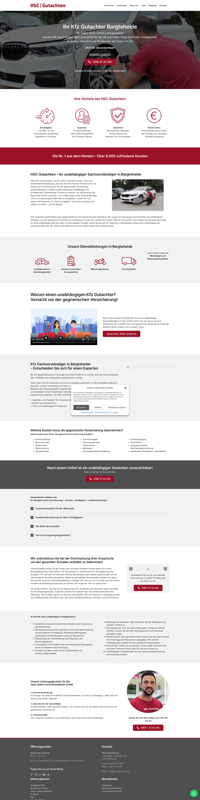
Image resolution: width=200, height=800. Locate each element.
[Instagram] (36, 775)
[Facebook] (32, 775)
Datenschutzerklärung (102, 412)
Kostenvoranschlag (39, 788)
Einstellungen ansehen (116, 407)
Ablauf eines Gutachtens (41, 791)
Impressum (114, 412)
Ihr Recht (34, 794)
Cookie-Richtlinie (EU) (112, 791)
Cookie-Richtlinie (87, 412)
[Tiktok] (48, 775)
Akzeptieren (81, 407)
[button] (125, 388)
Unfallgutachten (38, 785)
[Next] (165, 569)
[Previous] (131, 569)
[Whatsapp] (40, 775)
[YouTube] (44, 775)
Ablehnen (98, 407)
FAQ (32, 797)
